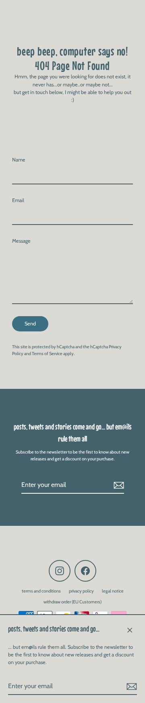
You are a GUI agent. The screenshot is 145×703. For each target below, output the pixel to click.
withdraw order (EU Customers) (73, 602)
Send (30, 324)
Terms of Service (47, 353)
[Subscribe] (130, 686)
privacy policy (81, 591)
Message (21, 241)
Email (18, 200)
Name (18, 160)
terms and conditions (41, 591)
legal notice (113, 591)
